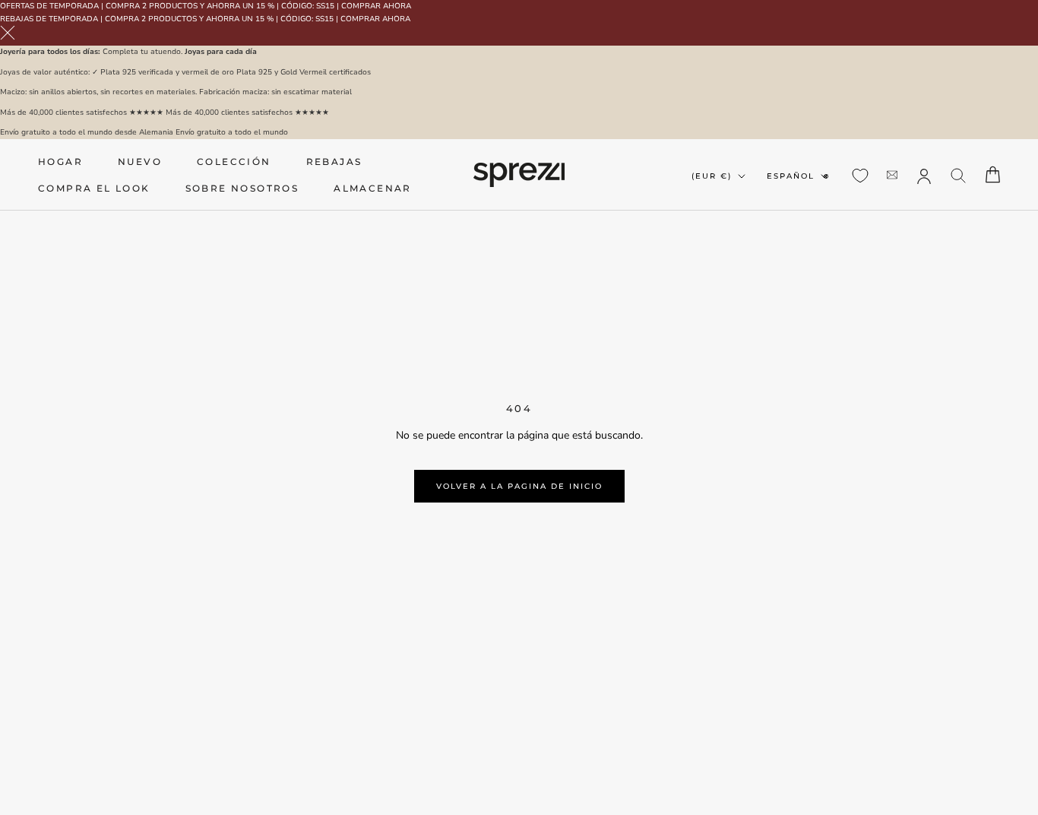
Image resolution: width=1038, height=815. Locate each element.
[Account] (924, 174)
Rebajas (334, 161)
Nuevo (140, 161)
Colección (234, 161)
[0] (860, 175)
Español (791, 176)
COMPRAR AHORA (376, 6)
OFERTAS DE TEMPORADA (49, 6)
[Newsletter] (892, 174)
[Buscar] (959, 174)
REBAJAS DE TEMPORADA (49, 19)
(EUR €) (711, 176)
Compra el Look (94, 188)
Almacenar (373, 188)
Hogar (60, 161)
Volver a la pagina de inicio (519, 486)
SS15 (325, 6)
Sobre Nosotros (242, 188)
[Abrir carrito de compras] (993, 174)
